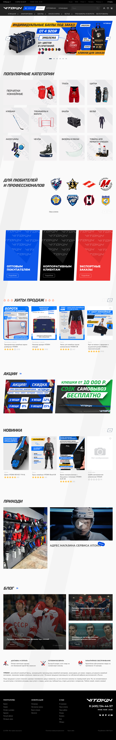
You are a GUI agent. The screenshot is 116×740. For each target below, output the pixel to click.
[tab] (50, 58)
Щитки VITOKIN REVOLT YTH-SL (14, 475)
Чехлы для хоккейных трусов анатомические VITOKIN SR (69, 346)
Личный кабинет (8, 716)
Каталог (5, 704)
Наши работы (63, 710)
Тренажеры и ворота (84, 14)
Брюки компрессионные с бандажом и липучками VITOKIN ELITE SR (70, 477)
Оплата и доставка (8, 710)
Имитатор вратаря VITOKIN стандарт (41, 346)
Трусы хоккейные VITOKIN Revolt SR (44, 475)
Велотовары (102, 14)
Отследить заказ (8, 719)
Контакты (61, 716)
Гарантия (5, 713)
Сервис (5, 707)
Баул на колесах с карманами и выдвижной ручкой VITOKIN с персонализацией (98, 347)
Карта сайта (71, 731)
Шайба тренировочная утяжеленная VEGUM (95, 476)
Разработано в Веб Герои (105, 731)
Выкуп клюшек (35, 710)
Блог (60, 719)
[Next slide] (108, 38)
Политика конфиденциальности (55, 731)
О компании (62, 704)
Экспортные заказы (37, 707)
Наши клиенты (63, 707)
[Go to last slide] (8, 38)
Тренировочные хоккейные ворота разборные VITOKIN (15, 346)
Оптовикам (34, 704)
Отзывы (61, 713)
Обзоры (61, 722)
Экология (34, 713)
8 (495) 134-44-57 (20, 2)
